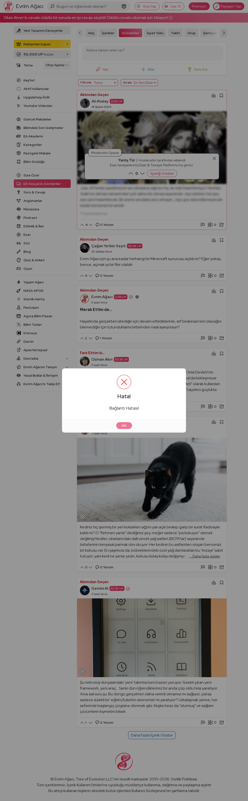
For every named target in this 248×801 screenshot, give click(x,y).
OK (124, 425)
